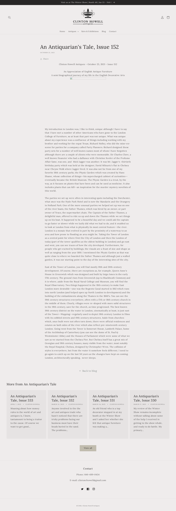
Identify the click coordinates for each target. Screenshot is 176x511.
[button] (9, 17)
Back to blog (89, 370)
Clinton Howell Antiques (91, 506)
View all (88, 448)
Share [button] (45, 59)
